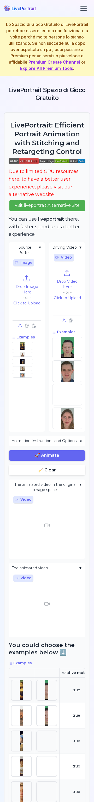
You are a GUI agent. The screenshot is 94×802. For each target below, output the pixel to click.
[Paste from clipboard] (34, 325)
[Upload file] (20, 325)
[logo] (7, 8)
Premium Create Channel (54, 62)
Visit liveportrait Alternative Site (47, 205)
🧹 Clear (47, 469)
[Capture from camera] (27, 325)
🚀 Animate (47, 455)
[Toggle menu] (83, 8)
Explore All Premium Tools (46, 68)
